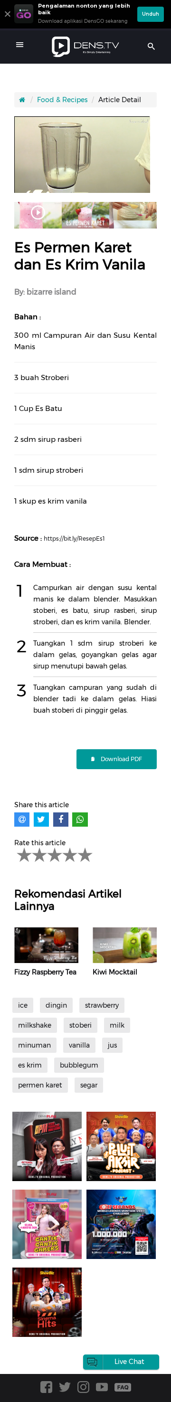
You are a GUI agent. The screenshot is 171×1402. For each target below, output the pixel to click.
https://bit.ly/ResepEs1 (74, 538)
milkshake (34, 1025)
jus (112, 1045)
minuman (34, 1045)
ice (23, 1005)
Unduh (150, 14)
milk (117, 1025)
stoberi (80, 1025)
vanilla (79, 1045)
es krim (30, 1065)
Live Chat (129, 1361)
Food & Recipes (62, 99)
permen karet (40, 1085)
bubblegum (79, 1065)
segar (88, 1085)
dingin (56, 1005)
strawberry (102, 1005)
